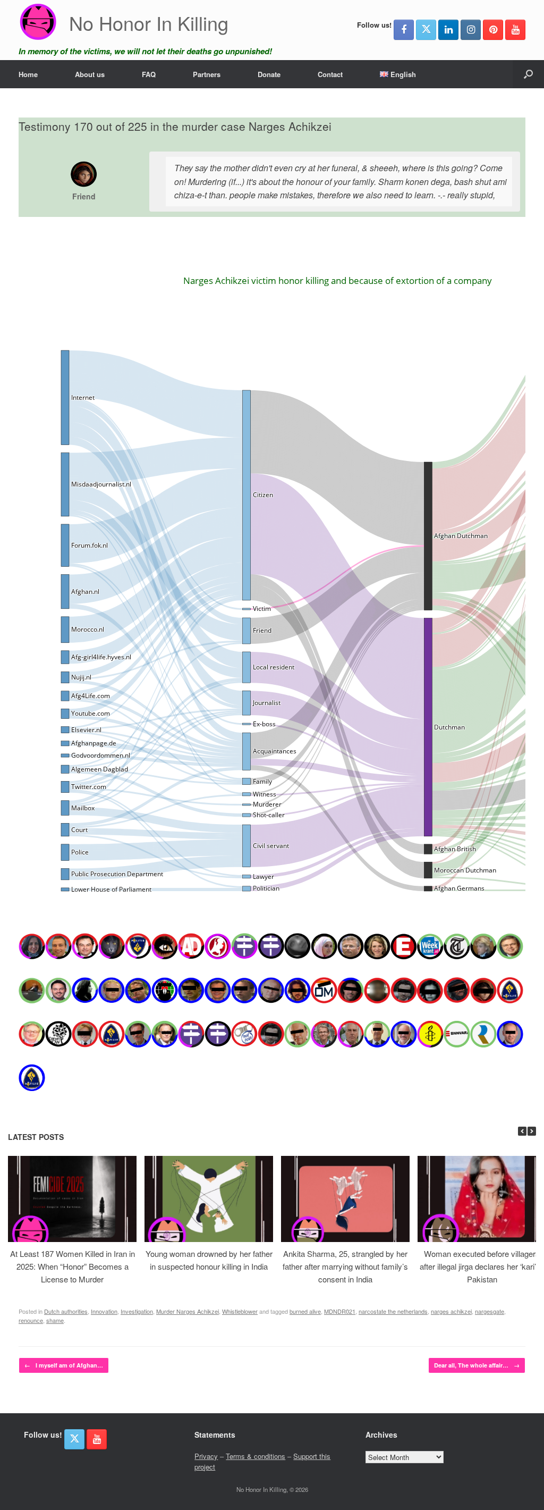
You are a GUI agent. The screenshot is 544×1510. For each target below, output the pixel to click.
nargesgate (489, 1311)
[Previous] (522, 1131)
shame (55, 1320)
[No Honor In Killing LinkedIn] (448, 30)
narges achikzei (451, 1311)
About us (90, 74)
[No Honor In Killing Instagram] (471, 30)
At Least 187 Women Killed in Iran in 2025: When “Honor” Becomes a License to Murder (72, 1266)
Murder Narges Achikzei (187, 1311)
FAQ (149, 74)
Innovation (104, 1311)
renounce (31, 1320)
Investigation (137, 1311)
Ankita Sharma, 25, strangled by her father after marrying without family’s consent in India (345, 1266)
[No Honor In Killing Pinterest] (493, 30)
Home (28, 74)
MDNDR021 (339, 1311)
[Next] (532, 1131)
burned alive (305, 1311)
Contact (330, 74)
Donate (269, 74)
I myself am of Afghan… (63, 1365)
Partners (206, 74)
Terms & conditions (255, 1456)
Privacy (206, 1456)
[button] (528, 74)
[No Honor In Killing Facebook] (404, 30)
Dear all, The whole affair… (477, 1365)
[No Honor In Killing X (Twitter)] (426, 30)
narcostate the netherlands (393, 1311)
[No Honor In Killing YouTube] (515, 30)
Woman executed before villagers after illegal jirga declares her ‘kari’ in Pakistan (482, 1266)
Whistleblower (240, 1311)
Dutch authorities (66, 1311)
